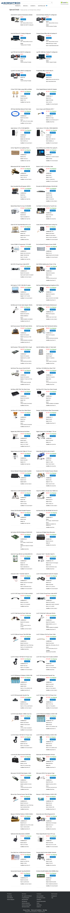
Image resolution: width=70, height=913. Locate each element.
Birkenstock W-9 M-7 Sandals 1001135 (20, 166)
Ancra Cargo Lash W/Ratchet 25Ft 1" (45, 109)
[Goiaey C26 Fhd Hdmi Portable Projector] (15, 519)
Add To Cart (27, 93)
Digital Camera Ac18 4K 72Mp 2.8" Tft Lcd (21, 451)
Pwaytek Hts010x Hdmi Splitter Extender (46, 852)
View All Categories (10, 899)
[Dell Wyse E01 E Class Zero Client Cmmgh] (40, 397)
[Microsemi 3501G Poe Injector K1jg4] (40, 781)
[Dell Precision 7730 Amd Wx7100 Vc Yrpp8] (15, 355)
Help (52, 897)
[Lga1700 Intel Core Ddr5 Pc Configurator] (15, 60)
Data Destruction (25, 899)
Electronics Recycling (26, 903)
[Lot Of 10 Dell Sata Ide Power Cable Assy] (15, 621)
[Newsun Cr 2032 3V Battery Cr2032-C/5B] (40, 802)
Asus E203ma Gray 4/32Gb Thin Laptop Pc (46, 148)
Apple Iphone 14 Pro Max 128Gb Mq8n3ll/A (47, 128)
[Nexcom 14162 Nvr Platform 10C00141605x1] (15, 822)
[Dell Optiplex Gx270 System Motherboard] (40, 313)
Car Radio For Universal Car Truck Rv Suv (46, 206)
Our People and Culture (41, 897)
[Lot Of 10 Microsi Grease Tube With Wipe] (15, 642)
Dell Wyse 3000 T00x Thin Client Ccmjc (20, 389)
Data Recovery (24, 901)
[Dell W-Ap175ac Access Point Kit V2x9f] (15, 376)
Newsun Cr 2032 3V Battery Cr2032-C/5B (46, 794)
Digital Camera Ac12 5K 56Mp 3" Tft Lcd (46, 431)
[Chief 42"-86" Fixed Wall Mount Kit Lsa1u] (15, 233)
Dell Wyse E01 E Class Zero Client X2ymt (21, 410)
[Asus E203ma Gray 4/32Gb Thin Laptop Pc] (40, 156)
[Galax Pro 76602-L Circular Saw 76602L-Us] (40, 499)
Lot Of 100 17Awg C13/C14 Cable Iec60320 (47, 656)
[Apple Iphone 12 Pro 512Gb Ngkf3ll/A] (15, 136)
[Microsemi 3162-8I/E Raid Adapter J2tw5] (15, 781)
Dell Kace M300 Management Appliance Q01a (47, 285)
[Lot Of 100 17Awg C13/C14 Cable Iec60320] (40, 665)
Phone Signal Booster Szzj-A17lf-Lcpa (45, 834)
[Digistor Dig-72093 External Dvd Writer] (15, 440)
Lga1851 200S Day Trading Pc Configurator (47, 52)
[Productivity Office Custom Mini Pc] (40, 79)
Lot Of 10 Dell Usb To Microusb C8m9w (45, 613)
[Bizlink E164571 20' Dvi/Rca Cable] (40, 175)
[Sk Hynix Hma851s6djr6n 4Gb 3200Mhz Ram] (40, 879)
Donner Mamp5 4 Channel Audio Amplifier (21, 471)
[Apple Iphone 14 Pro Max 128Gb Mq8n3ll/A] (40, 136)
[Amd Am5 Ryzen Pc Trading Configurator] (15, 41)
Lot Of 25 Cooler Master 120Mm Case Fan (21, 713)
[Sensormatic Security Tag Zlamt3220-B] (15, 879)
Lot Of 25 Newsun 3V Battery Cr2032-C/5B (46, 713)
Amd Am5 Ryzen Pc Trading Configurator (21, 33)
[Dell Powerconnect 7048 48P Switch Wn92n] (15, 334)
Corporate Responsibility (41, 901)
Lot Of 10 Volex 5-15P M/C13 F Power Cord (21, 656)
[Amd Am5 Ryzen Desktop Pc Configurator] (40, 23)
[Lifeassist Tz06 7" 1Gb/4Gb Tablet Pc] (40, 562)
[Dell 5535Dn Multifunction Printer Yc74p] (40, 272)
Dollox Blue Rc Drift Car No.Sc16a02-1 (45, 451)
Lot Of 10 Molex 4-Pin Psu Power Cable (46, 634)
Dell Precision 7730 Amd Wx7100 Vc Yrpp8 (21, 347)
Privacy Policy (26, 910)
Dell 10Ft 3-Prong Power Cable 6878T (20, 264)
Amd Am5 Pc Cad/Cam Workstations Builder (22, 14)
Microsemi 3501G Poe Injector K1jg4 (45, 773)
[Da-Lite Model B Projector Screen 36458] (40, 252)
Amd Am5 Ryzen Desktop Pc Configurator (46, 14)
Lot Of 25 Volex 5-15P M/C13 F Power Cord (21, 735)
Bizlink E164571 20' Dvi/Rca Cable (44, 166)
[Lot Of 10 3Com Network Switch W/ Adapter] (40, 582)
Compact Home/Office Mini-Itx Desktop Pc (46, 33)
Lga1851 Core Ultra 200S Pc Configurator (21, 70)
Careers (38, 903)
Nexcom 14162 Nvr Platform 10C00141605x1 (22, 814)
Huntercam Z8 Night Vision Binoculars (45, 532)
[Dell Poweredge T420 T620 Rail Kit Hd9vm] (40, 334)
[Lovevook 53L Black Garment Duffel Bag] (15, 763)
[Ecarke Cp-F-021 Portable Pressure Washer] (40, 479)
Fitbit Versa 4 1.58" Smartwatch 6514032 (21, 490)
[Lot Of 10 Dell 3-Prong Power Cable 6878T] (40, 602)
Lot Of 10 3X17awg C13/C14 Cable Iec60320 (22, 593)
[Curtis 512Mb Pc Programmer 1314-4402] (15, 252)
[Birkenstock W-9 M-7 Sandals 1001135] (15, 175)
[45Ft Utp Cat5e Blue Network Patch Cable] (15, 117)
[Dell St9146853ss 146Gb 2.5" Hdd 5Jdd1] (40, 355)
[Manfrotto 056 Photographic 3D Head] (40, 763)
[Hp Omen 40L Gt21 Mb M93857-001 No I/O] (40, 519)
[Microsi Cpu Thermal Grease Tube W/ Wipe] (15, 802)
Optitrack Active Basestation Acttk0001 (20, 834)
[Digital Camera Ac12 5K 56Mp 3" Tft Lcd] (40, 440)
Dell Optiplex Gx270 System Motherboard (46, 305)
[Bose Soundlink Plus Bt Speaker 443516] (15, 194)
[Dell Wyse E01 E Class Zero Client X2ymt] (15, 419)
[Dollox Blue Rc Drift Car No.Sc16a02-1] (40, 459)
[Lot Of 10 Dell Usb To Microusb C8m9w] (40, 621)
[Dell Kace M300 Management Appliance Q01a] (40, 293)
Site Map (45, 910)
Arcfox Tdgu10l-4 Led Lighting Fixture (20, 148)
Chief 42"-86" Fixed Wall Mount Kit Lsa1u (21, 224)
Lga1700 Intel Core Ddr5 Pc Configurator (21, 52)
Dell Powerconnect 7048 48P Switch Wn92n (21, 326)
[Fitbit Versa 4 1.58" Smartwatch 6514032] (15, 499)
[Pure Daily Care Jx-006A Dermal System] (15, 861)
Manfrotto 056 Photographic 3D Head (45, 754)
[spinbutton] (22, 94)
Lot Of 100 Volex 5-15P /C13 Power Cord (46, 695)
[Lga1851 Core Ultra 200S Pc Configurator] (15, 79)
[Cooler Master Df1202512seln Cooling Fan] (40, 233)
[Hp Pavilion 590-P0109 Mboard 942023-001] (15, 540)
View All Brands (10, 897)
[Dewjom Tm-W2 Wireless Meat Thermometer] (40, 419)
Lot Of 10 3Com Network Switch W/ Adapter (47, 573)
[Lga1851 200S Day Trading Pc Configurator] (40, 60)
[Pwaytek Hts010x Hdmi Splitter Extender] (40, 861)
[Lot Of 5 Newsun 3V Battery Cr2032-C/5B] (40, 743)
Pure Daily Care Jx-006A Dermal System (21, 852)
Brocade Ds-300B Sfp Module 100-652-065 (46, 186)
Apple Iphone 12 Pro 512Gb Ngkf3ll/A (20, 128)
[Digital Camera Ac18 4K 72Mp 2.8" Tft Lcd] (15, 459)
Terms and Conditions (36, 910)
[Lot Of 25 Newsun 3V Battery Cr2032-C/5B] (40, 722)
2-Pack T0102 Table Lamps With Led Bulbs (21, 89)
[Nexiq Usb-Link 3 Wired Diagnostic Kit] (40, 822)
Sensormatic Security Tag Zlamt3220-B (20, 871)
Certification (39, 899)
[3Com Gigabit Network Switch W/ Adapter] (40, 97)
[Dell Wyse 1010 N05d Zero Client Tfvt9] (40, 376)
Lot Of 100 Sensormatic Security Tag (45, 675)
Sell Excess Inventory (26, 906)
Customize (23, 19)
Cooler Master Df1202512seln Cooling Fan (46, 224)
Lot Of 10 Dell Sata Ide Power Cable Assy (21, 613)
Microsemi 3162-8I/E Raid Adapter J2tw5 (21, 773)
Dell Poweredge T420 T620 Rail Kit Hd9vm (46, 326)
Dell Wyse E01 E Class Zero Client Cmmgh (46, 389)
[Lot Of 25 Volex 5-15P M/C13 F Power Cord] (15, 743)
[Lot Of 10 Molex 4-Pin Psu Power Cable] (40, 642)
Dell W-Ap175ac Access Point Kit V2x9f (20, 368)
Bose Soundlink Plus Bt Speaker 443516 (20, 186)
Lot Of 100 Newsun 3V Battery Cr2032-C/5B (21, 675)
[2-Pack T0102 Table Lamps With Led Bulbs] (15, 97)
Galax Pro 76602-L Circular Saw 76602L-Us (46, 490)
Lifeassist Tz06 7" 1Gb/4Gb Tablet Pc (45, 554)
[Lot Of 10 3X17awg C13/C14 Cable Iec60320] (15, 602)
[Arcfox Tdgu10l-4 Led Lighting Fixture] (15, 156)
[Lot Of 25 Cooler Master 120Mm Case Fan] (15, 722)
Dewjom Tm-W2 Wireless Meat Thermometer (47, 410)
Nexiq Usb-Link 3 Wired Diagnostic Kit (45, 814)
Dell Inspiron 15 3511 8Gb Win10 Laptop (20, 285)
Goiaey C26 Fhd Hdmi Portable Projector (21, 510)
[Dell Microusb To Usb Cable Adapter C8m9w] (15, 313)
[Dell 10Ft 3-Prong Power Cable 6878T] (15, 272)
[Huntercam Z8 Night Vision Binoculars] (40, 540)
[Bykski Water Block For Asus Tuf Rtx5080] (15, 214)
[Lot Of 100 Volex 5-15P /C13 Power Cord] (40, 703)
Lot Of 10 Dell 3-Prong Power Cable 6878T (46, 593)
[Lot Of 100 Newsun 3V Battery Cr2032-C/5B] (15, 683)
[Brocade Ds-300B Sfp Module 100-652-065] (40, 194)
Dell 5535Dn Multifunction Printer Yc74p (46, 264)
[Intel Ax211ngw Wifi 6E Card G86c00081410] (15, 562)
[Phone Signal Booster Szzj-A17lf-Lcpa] (40, 842)
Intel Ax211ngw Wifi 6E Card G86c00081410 (21, 554)
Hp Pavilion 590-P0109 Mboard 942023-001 (21, 532)
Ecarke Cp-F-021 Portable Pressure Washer (47, 471)
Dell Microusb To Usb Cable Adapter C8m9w (21, 305)
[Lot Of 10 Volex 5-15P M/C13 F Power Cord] (15, 665)
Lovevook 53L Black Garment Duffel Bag (21, 754)
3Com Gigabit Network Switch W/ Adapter (46, 89)
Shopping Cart (42, 5)
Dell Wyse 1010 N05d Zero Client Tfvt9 (45, 368)
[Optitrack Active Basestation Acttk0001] (15, 842)
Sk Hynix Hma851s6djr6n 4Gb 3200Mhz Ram (47, 871)
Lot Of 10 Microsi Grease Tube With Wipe (21, 634)
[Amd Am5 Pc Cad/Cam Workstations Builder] (15, 23)
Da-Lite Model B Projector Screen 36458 (46, 244)
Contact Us (39, 906)
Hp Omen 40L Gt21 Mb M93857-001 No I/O (46, 510)
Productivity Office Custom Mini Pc (44, 70)
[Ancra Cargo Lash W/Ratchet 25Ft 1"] (40, 117)
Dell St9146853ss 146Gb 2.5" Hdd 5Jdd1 (46, 347)
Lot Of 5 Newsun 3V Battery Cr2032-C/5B (46, 735)
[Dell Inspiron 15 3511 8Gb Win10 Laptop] (15, 293)
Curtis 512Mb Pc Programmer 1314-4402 (21, 244)
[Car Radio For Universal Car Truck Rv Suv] (40, 214)
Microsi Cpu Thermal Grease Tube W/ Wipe (21, 794)
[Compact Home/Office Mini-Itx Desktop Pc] (40, 41)
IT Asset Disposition (25, 897)
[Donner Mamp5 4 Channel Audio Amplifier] (15, 479)
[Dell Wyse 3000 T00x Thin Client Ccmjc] (15, 397)
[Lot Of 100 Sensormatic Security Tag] (40, 683)
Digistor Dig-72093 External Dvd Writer (20, 431)
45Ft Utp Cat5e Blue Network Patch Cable (21, 109)
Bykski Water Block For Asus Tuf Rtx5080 (21, 206)
